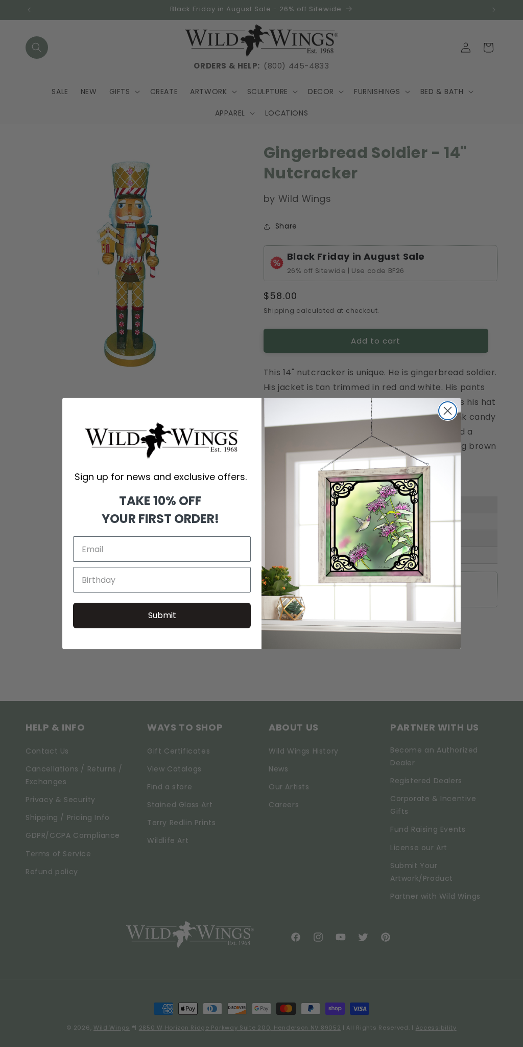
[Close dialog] (448, 411)
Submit (162, 615)
